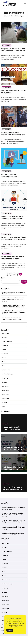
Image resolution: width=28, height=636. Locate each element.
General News (6, 370)
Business (4, 337)
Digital (4, 349)
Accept (10, 630)
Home (5, 16)
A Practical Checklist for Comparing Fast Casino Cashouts (13, 293)
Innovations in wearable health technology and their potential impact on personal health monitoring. (12, 219)
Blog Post (3, 630)
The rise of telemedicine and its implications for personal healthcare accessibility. (12, 259)
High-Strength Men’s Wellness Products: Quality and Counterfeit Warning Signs (13, 305)
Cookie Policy (14, 627)
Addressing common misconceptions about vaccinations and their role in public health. (14, 177)
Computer (5, 345)
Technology (5, 398)
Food (3, 362)
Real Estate (5, 386)
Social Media (5, 394)
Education (5, 353)
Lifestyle (4, 382)
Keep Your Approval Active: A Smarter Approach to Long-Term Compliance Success (12, 299)
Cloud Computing (7, 341)
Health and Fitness (14, 16)
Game (3, 366)
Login (2, 624)
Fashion (4, 357)
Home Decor (5, 378)
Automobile (5, 333)
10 (17, 274)
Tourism (4, 402)
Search (3, 278)
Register (3, 627)
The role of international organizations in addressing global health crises (13, 135)
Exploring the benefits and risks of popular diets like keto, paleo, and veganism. (13, 239)
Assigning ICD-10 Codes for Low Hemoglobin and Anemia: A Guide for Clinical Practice (13, 51)
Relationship (5, 390)
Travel (3, 406)
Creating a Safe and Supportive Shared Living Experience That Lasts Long (13, 318)
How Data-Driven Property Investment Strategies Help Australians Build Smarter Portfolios (13, 312)
